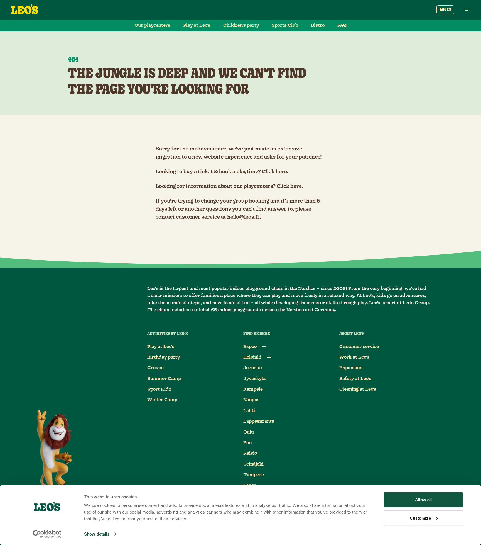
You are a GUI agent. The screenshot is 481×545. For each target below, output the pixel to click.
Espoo (250, 346)
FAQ (342, 25)
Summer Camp (164, 378)
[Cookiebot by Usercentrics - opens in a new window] (47, 534)
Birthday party (163, 357)
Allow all (423, 499)
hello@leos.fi (243, 217)
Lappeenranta (258, 421)
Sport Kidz (159, 389)
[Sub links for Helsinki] (269, 357)
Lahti (249, 410)
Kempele (253, 389)
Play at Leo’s (196, 25)
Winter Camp (162, 400)
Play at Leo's (160, 346)
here (281, 171)
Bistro (318, 25)
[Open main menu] (466, 10)
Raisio (250, 453)
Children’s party (241, 25)
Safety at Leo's (355, 378)
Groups (155, 368)
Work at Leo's (354, 357)
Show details (96, 534)
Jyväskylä (254, 378)
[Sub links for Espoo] (264, 346)
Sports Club (285, 25)
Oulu (248, 432)
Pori (247, 443)
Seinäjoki (253, 464)
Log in (445, 10)
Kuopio (250, 400)
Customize (420, 517)
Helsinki (252, 357)
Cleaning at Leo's (357, 389)
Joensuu (252, 368)
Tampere (253, 475)
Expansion (350, 368)
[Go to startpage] (24, 9)
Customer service (359, 346)
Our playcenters (152, 25)
